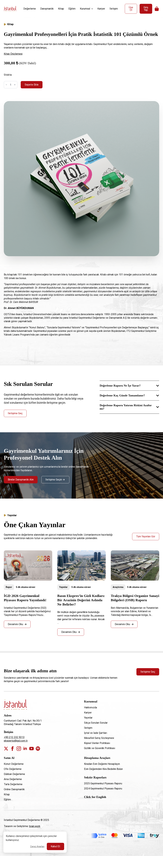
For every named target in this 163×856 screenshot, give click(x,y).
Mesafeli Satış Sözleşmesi (99, 738)
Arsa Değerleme (13, 779)
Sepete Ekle (32, 84)
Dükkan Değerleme (14, 774)
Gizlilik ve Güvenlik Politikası (99, 748)
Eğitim (71, 8)
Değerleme (29, 8)
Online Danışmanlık (14, 789)
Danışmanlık (47, 8)
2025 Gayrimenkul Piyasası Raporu (103, 783)
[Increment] (15, 84)
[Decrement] (6, 84)
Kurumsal (85, 8)
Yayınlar (63, 587)
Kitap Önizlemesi (13, 53)
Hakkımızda (90, 707)
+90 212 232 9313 (14, 737)
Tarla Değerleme (13, 784)
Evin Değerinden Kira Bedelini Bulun (103, 768)
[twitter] (6, 748)
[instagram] (19, 748)
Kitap (61, 8)
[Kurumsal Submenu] (92, 9)
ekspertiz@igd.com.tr (16, 740)
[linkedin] (25, 748)
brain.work (34, 826)
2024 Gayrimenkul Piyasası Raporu (103, 788)
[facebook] (12, 748)
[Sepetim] (157, 8)
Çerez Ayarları (37, 846)
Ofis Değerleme (12, 768)
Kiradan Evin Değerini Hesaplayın (102, 763)
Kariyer (101, 8)
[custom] (38, 748)
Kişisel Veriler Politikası (97, 743)
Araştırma (118, 587)
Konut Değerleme (14, 763)
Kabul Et (55, 846)
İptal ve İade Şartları (95, 732)
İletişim (114, 8)
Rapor (9, 587)
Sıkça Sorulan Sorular (96, 722)
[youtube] (31, 748)
